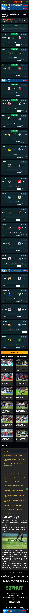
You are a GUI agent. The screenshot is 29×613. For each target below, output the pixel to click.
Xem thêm (13, 353)
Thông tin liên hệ (7, 513)
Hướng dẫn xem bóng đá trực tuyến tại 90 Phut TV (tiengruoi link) (14, 486)
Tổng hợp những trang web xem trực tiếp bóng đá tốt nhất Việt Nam (14, 501)
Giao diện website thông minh (10, 469)
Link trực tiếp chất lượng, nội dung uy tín (12, 473)
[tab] (3, 20)
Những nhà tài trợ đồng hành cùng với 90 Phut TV (14, 505)
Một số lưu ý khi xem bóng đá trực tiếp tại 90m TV (13, 509)
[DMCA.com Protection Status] (14, 602)
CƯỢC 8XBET (18, 2)
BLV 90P (25, 25)
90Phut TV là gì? (7, 451)
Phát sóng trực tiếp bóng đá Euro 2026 (11, 481)
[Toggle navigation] (27, 2)
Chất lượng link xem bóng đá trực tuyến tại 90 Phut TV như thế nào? (14, 491)
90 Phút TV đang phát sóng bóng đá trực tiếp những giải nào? (14, 477)
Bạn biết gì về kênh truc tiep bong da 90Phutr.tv (13, 455)
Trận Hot (15, 25)
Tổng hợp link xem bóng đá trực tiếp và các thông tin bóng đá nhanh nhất (14, 464)
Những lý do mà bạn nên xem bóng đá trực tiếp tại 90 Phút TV (14, 496)
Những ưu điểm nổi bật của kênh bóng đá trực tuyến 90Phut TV (14, 460)
